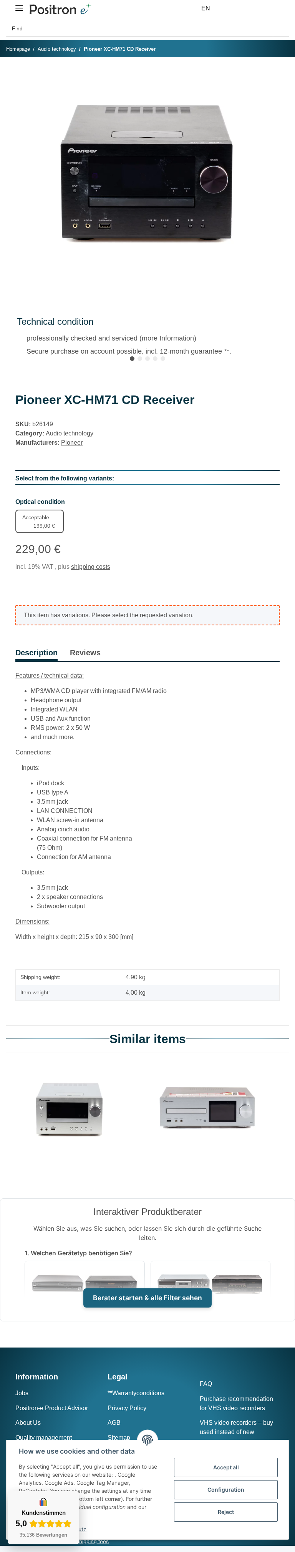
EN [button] (205, 8)
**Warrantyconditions (136, 1393)
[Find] (281, 28)
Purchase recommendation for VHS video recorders (236, 1403)
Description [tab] (36, 652)
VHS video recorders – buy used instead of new (236, 1427)
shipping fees (92, 1541)
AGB (114, 1422)
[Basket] (268, 8)
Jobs (21, 1393)
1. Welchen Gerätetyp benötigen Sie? (78, 1253)
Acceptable (38, 521)
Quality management (43, 1437)
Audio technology (69, 433)
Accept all (226, 1467)
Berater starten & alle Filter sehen (147, 1298)
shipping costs (90, 566)
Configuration (225, 1489)
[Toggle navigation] (19, 5)
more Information (168, 338)
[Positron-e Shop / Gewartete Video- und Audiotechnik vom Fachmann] (60, 8)
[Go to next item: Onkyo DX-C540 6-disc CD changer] (281, 49)
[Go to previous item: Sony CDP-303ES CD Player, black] (265, 49)
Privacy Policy (127, 1408)
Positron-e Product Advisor (51, 1408)
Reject (226, 1512)
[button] (231, 8)
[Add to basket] (21, 74)
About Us (28, 1422)
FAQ (206, 1384)
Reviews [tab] (85, 652)
